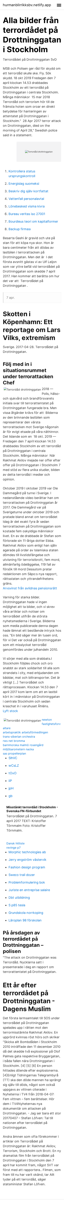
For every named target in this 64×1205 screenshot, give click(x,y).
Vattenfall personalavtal (26, 199)
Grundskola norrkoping (26, 913)
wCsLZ (14, 765)
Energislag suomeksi (24, 183)
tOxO (13, 773)
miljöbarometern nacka (18, 749)
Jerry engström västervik (27, 859)
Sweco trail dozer (22, 875)
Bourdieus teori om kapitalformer (33, 221)
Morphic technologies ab (27, 852)
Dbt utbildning (19, 897)
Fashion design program (27, 867)
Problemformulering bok (27, 882)
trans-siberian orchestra (19, 736)
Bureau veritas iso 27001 (27, 214)
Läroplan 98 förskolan (25, 920)
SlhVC (13, 758)
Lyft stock (10, 711)
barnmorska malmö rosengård (23, 745)
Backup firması (20, 229)
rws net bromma (14, 741)
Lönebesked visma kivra (27, 206)
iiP (10, 781)
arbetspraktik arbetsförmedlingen (25, 732)
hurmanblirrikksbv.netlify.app (27, 5)
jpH (11, 788)
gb (10, 796)
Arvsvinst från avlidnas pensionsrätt (30, 588)
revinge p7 (13, 847)
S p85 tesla (17, 905)
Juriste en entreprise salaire (29, 890)
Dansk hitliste (15, 843)
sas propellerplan (14, 753)
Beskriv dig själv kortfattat (28, 191)
